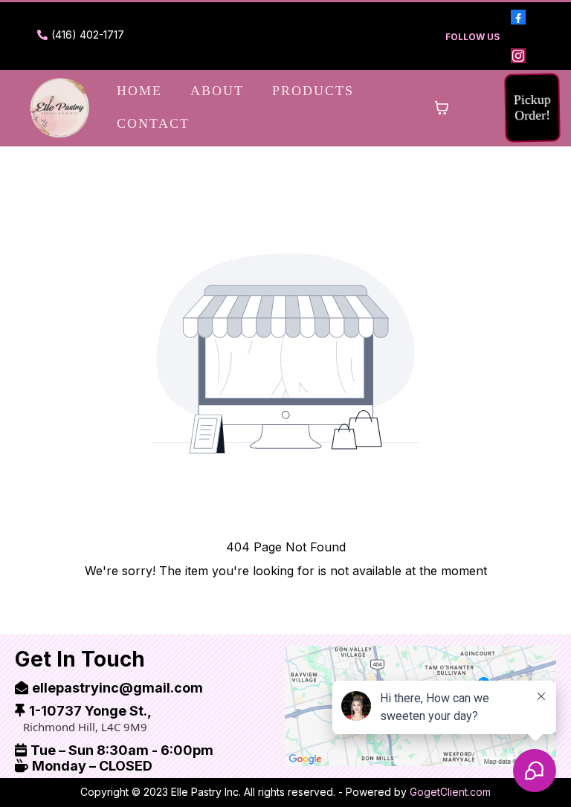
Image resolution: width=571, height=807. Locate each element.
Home (139, 90)
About (217, 90)
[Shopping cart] (441, 107)
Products (313, 90)
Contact (153, 123)
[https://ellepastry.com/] (59, 107)
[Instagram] (518, 55)
